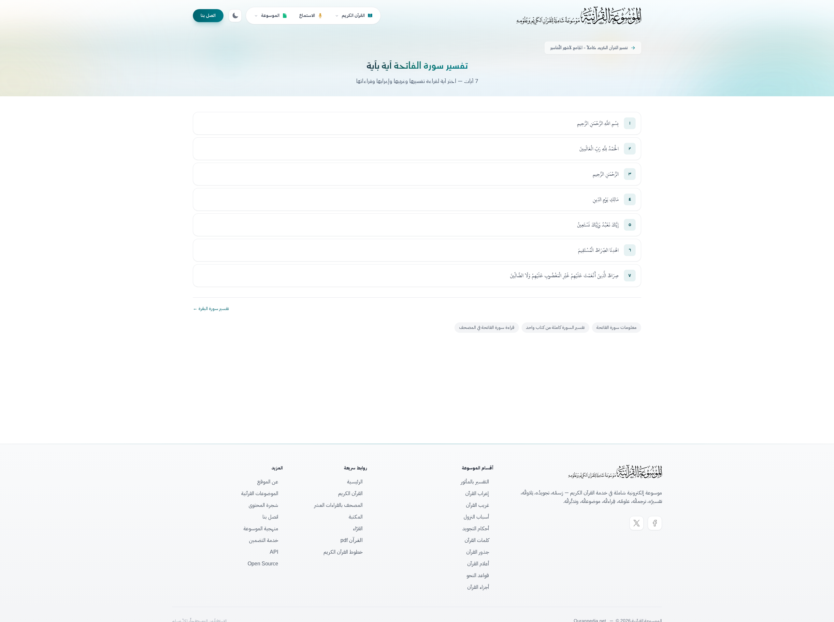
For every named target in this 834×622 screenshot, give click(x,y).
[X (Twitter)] (636, 523)
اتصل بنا (208, 15)
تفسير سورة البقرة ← (211, 308)
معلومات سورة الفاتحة (617, 327)
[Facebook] (655, 523)
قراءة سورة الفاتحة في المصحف (486, 327)
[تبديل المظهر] (235, 15)
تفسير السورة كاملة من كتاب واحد (555, 327)
